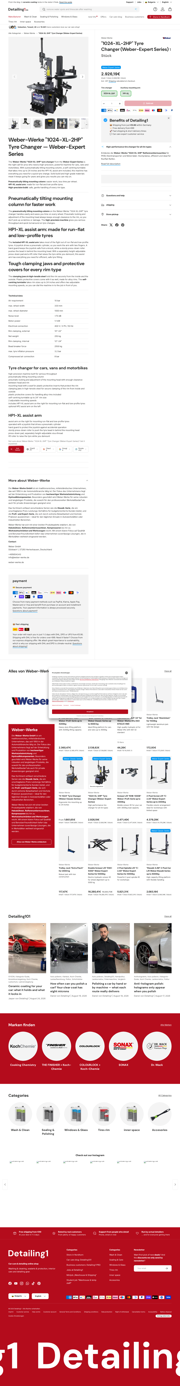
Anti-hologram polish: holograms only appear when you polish (149, 987)
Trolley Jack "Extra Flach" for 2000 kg (71, 869)
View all (168, 671)
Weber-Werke (29, 33)
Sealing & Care (116, 1260)
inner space (25, 21)
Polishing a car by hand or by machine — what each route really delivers (109, 987)
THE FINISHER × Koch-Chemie (56, 1066)
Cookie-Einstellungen (16, 1316)
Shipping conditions (91, 1312)
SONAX (123, 1065)
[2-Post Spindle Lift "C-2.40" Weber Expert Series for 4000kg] (129, 844)
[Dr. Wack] (157, 1046)
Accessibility (152, 1312)
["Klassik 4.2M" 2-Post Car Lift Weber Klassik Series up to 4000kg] (159, 844)
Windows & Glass (69, 16)
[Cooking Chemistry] (23, 1046)
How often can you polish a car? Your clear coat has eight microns (68, 987)
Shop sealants (63, 2)
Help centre (36, 1312)
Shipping (112, 81)
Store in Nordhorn (75, 1255)
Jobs (139, 2)
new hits (92, 17)
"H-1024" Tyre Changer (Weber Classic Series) (70, 797)
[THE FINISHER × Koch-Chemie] (56, 1046)
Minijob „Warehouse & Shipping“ (82, 1275)
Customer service (22, 1312)
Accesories (39, 21)
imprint (10, 1312)
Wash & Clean (30, 16)
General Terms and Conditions (70, 1312)
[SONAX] (123, 1046)
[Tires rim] (104, 1114)
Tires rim (12, 21)
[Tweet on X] (111, 225)
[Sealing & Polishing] (48, 1114)
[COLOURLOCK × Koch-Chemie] (90, 1046)
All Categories (165, 1095)
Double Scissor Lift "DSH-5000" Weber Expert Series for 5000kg (100, 871)
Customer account (49, 1312)
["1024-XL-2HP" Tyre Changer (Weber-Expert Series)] (100, 772)
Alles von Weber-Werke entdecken (31, 842)
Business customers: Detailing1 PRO (83, 1265)
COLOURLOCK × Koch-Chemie (90, 1066)
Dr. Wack (157, 1065)
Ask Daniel (17, 449)
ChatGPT (32, 449)
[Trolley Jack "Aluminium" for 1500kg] (159, 694)
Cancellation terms (138, 1312)
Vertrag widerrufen (163, 1316)
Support (129, 2)
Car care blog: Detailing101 (79, 1260)
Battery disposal (166, 1312)
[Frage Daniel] (155, 9)
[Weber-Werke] (31, 701)
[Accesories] (160, 1114)
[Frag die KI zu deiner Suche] (136, 9)
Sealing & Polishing (49, 16)
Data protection (106, 1312)
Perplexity (81, 449)
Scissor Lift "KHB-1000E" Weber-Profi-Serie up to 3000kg (129, 799)
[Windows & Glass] (76, 1114)
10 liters (120, 742)
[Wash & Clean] (20, 1114)
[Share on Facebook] (117, 225)
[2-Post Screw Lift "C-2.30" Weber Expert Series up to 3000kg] (159, 772)
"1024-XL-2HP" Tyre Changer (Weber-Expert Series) (99, 799)
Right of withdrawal (122, 1312)
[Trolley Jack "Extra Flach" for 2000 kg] (71, 844)
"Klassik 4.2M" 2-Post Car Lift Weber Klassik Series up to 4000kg (159, 871)
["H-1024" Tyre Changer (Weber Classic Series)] (71, 772)
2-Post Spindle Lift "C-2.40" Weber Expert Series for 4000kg (128, 871)
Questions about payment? (25, 611)
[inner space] (132, 1114)
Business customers (134, 17)
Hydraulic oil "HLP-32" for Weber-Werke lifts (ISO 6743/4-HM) (129, 721)
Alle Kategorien (14, 33)
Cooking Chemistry (23, 1065)
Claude (48, 449)
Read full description (110, 164)
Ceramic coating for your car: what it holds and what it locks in (26, 990)
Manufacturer (14, 16)
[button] (170, 9)
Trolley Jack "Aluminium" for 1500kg (158, 719)
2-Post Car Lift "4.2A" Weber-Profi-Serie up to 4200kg (70, 721)
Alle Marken (166, 1025)
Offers (103, 17)
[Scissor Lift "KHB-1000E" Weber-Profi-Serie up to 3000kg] (129, 772)
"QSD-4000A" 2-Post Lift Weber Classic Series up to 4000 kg (100, 721)
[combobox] (89, 9)
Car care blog (116, 17)
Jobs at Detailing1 (75, 1270)
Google (64, 449)
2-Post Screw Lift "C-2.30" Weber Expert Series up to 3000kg (157, 799)
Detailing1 (17, 1309)
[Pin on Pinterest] (123, 225)
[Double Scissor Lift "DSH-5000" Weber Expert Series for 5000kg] (100, 844)
